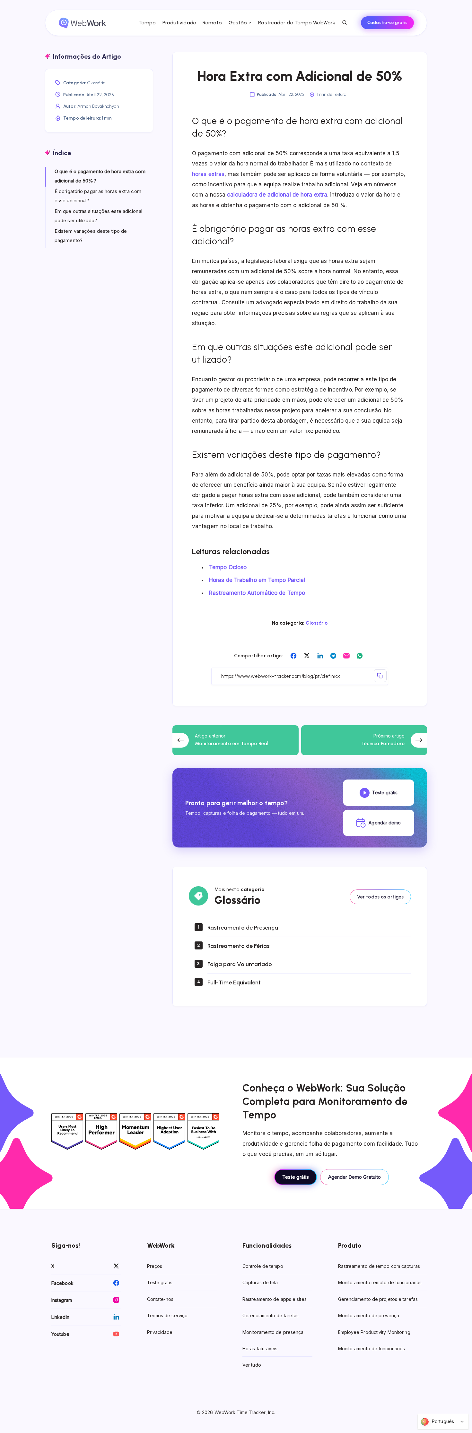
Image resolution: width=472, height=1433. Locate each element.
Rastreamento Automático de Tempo (257, 593)
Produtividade (179, 23)
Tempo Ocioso (228, 567)
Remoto (212, 23)
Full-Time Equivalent (234, 982)
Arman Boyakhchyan (98, 106)
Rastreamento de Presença (242, 927)
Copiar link (380, 675)
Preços (154, 1266)
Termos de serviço (167, 1315)
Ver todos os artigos (380, 897)
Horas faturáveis (260, 1348)
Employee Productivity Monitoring (374, 1332)
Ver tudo (251, 1365)
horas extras (208, 174)
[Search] (345, 23)
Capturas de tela (260, 1282)
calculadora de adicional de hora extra (277, 194)
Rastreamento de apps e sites (274, 1299)
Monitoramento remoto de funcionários (380, 1282)
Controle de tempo (262, 1266)
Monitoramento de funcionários (371, 1348)
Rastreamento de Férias (238, 945)
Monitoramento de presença (273, 1332)
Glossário (317, 623)
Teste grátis (295, 1177)
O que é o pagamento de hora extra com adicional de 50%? (100, 176)
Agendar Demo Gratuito (354, 1177)
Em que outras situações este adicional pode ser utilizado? (98, 215)
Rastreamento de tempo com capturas (379, 1266)
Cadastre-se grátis (387, 22)
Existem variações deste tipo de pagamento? (91, 235)
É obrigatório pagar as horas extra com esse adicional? (98, 196)
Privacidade (160, 1332)
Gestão (238, 23)
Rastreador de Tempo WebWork (296, 23)
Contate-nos (160, 1299)
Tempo (147, 23)
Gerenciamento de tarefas (270, 1315)
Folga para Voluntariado (239, 964)
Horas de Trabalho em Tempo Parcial (257, 580)
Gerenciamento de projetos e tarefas (378, 1299)
